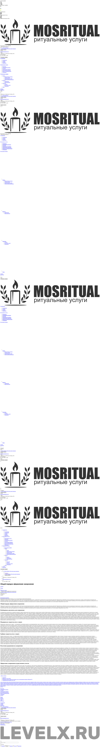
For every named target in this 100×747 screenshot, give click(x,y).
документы (44, 682)
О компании (2, 58)
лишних (1, 683)
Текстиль (4, 83)
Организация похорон (6, 67)
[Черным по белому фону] (0, 6)
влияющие (32, 682)
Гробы (3, 75)
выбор (35, 682)
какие (73, 682)
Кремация (4, 66)
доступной (57, 682)
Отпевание (4, 72)
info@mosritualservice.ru (4, 51)
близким (17, 682)
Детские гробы (7, 77)
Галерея (3, 61)
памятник (77, 683)
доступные (61, 682)
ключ (89, 682)
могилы (20, 683)
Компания (2, 700)
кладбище (84, 682)
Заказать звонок (3, 49)
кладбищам (80, 682)
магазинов (8, 683)
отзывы (64, 683)
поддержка (92, 683)
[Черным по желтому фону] (0, 9)
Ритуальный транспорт (6, 70)
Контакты (2, 89)
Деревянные (7, 81)
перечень (88, 683)
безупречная (13, 682)
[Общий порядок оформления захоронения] (8, 592)
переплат (85, 683)
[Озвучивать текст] (1, 16)
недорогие (36, 683)
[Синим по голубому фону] (0, 8)
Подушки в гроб (7, 85)
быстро (23, 682)
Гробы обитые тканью (8, 76)
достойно (53, 682)
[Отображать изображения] (1, 12)
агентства (4, 682)
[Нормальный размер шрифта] (1, 2)
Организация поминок (6, 69)
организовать (60, 683)
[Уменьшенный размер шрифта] (0, 1)
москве (25, 683)
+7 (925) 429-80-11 (5, 47)
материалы (12, 683)
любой (4, 683)
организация (55, 683)
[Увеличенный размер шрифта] (1, 4)
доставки (50, 682)
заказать (64, 682)
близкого (20, 682)
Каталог (1, 695)
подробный (96, 683)
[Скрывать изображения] (0, 14)
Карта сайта (2, 723)
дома (47, 682)
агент (1, 682)
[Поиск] (1, 91)
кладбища (76, 682)
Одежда (6, 84)
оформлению (73, 683)
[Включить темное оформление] (1, 106)
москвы (28, 683)
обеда (47, 683)
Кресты (3, 80)
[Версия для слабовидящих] (2, 448)
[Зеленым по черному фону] (0, 10)
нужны (45, 683)
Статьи (1, 88)
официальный (68, 683)
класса (87, 682)
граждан (38, 682)
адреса (7, 682)
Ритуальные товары (4, 74)
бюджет (26, 682)
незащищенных (40, 683)
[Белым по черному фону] (0, 7)
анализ (10, 682)
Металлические (7, 82)
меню (15, 683)
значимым (70, 682)
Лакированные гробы (8, 78)
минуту (17, 683)
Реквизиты (4, 140)
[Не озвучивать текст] (0, 17)
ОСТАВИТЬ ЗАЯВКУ (4, 57)
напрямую (32, 683)
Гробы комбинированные (9, 79)
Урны (3, 87)
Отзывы (3, 62)
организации (50, 683)
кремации (92, 682)
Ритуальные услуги (4, 64)
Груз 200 (4, 68)
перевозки (81, 683)
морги (23, 683)
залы (67, 682)
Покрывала (7, 86)
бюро (29, 682)
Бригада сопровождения (6, 71)
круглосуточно (96, 682)
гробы (41, 682)
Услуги (1, 686)
